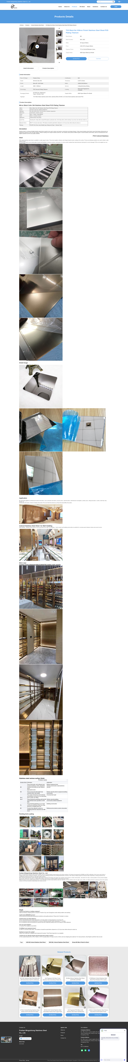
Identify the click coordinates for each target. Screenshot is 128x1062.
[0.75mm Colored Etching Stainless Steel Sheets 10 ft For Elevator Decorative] (29, 997)
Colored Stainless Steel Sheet (37, 25)
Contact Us (63, 1038)
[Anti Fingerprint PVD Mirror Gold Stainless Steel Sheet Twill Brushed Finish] (75, 997)
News (62, 1035)
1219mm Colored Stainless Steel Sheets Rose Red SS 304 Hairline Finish (98, 1010)
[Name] (113, 2)
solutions (95, 6)
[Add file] (102, 1059)
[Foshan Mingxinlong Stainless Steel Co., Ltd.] (14, 7)
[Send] (125, 1059)
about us (67, 6)
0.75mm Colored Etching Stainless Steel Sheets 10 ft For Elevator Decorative (29, 1010)
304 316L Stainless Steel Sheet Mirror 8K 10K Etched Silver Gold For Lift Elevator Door (30, 979)
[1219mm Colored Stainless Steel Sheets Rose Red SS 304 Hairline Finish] (98, 997)
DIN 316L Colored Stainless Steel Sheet (59, 942)
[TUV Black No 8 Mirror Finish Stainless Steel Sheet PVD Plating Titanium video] (37, 45)
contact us (104, 6)
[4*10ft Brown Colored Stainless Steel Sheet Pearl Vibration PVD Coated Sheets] (98, 966)
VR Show (82, 6)
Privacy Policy (22, 1060)
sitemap (27, 1060)
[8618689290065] (82, 1050)
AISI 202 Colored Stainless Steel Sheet (36, 942)
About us (63, 1030)
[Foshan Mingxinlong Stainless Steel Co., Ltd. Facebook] (89, 1050)
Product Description (48, 68)
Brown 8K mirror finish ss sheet (80, 942)
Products (27, 25)
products (74, 6)
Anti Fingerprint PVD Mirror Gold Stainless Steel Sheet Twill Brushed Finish (75, 1010)
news (88, 6)
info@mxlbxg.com (26, 1038)
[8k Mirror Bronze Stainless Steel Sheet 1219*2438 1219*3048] (75, 966)
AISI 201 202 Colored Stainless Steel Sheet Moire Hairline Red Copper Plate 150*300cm (52, 1010)
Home (60, 6)
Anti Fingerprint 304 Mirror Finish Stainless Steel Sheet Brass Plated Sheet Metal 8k (52, 979)
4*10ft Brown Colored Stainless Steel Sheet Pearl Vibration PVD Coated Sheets (98, 979)
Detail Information (28, 68)
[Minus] (124, 1030)
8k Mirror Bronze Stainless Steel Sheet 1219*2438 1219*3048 (75, 979)
